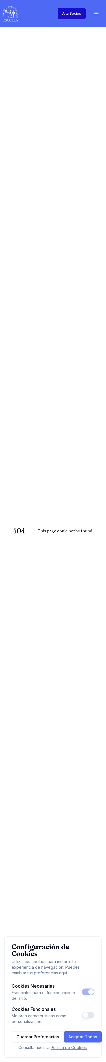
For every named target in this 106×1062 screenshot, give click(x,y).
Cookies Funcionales (34, 1009)
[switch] (88, 992)
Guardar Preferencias (37, 1036)
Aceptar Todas (82, 1036)
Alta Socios (71, 13)
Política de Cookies (69, 1047)
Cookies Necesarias (33, 986)
